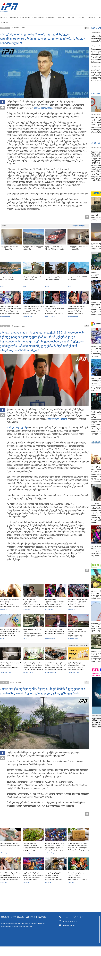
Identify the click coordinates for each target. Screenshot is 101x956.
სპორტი (81, 18)
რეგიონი (60, 18)
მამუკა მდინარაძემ (43, 108)
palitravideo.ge (5, 316)
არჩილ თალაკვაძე (56, 419)
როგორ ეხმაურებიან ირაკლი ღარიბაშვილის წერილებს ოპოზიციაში (54, 631)
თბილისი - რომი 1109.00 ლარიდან (77, 278)
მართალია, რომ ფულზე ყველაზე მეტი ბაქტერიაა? (10, 844)
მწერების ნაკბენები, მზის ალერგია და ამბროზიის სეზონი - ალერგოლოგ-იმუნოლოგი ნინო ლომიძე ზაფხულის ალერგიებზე (33, 667)
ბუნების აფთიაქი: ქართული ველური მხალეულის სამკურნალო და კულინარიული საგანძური (33, 847)
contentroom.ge (5, 672)
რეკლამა (42, 917)
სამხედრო (91, 18)
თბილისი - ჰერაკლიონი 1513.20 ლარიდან (32, 278)
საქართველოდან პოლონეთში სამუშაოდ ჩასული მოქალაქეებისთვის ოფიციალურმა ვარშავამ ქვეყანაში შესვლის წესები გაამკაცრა (78, 635)
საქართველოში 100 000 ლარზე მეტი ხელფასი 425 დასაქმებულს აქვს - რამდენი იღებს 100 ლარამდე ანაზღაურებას (10, 633)
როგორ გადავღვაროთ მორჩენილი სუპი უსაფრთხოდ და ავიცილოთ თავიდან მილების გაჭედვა (54, 877)
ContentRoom (83, 645)
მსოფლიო (50, 18)
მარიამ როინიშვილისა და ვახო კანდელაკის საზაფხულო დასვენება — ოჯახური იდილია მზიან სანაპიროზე (10, 877)
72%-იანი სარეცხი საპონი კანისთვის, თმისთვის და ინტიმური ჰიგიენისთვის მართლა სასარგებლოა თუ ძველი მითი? (78, 847)
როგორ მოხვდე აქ (79, 226)
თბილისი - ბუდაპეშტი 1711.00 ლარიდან (53, 278)
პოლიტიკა (13, 18)
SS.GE (4, 226)
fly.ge (1, 286)
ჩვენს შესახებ (17, 917)
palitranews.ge (50, 639)
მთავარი (3, 18)
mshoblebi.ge (50, 853)
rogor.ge (48, 882)
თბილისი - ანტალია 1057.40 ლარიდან (8, 278)
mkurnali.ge (4, 853)
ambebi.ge (3, 609)
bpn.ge (2, 639)
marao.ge (3, 882)
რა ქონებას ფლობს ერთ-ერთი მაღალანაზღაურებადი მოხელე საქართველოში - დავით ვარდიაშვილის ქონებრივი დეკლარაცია (33, 634)
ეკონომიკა (71, 18)
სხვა (3, 22)
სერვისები (30, 917)
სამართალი (25, 18)
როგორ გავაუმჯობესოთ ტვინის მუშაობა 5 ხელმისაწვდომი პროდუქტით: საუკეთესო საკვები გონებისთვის (77, 877)
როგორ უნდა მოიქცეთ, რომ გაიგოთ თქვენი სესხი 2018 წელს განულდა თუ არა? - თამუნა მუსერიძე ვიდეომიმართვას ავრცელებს (10, 312)
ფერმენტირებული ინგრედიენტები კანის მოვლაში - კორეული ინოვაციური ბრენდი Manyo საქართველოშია (77, 667)
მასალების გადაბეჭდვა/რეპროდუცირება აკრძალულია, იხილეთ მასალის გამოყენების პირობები (23, 924)
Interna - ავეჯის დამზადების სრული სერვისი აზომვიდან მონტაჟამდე (10, 665)
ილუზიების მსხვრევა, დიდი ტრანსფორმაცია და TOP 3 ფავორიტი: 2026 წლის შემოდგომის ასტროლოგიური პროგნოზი (33, 878)
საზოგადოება (38, 18)
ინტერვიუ (96, 93)
